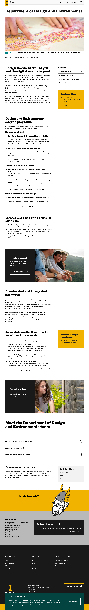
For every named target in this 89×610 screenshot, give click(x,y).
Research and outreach (74, 52)
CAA (11, 52)
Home (6, 57)
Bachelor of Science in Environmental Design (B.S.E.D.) (20, 314)
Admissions (74, 2)
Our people (40, 52)
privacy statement (40, 606)
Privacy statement (10, 563)
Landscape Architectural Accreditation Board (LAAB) (23, 348)
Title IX (7, 569)
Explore (62, 2)
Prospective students (61, 560)
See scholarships (18, 402)
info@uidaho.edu (31, 591)
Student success (29, 52)
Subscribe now (74, 531)
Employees (58, 569)
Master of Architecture (17, 303)
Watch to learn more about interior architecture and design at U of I (27, 207)
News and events (51, 52)
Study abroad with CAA (19, 271)
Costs (67, 2)
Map (33, 563)
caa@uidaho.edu (14, 525)
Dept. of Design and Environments (69, 79)
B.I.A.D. (7, 303)
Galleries (61, 52)
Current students (60, 563)
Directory (35, 560)
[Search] (10, 2)
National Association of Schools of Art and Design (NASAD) (25, 357)
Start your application (27, 502)
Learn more (63, 105)
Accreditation (63, 82)
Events (34, 569)
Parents (57, 566)
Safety (34, 566)
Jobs (6, 560)
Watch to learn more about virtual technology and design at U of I (26, 189)
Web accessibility (10, 566)
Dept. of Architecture (65, 71)
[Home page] (6, 3)
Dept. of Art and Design (66, 75)
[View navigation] (81, 2)
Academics (19, 52)
